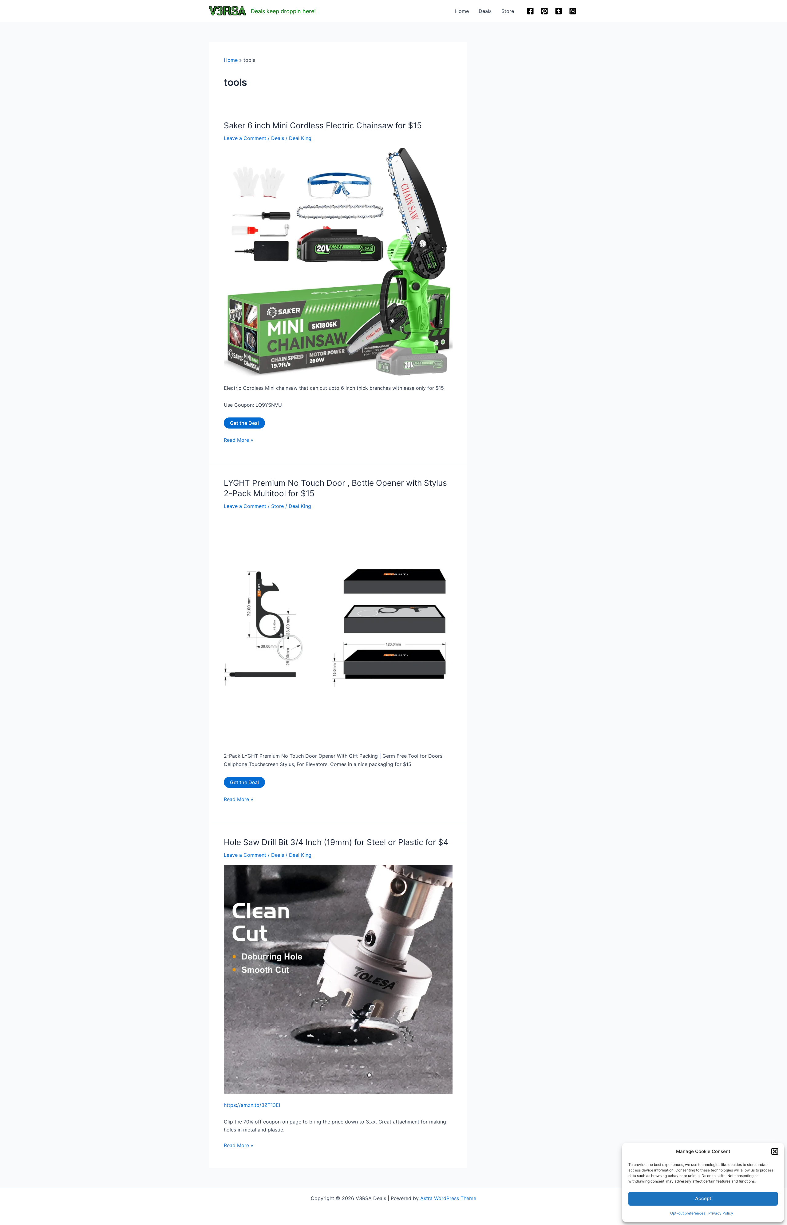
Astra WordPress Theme (448, 1198)
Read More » (238, 440)
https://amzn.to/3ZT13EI (252, 1105)
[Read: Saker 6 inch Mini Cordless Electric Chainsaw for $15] (338, 262)
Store (507, 11)
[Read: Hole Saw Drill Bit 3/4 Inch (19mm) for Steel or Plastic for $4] (338, 979)
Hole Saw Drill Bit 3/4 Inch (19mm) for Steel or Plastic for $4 (336, 842)
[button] (775, 1151)
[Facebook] (530, 11)
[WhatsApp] (573, 11)
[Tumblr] (558, 11)
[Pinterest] (544, 11)
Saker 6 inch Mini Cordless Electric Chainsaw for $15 (323, 125)
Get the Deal (244, 423)
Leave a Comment (245, 138)
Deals (485, 11)
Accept (703, 1198)
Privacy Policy (720, 1213)
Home (462, 11)
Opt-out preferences (687, 1213)
